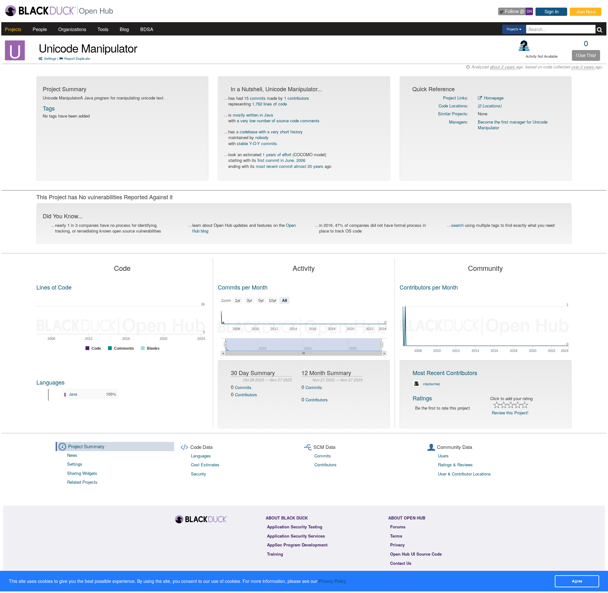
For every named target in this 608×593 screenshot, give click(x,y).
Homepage (493, 98)
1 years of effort (277, 154)
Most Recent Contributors (445, 372)
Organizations (72, 29)
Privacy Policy (332, 581)
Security (198, 474)
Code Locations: (453, 106)
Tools (103, 29)
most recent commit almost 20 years (289, 166)
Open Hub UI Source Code (416, 554)
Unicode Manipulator (88, 48)
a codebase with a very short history (269, 132)
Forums (397, 527)
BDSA (146, 29)
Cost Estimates (205, 465)
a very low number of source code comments (278, 121)
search (457, 225)
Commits (243, 387)
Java (73, 394)
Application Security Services (296, 536)
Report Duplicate (77, 58)
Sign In (552, 12)
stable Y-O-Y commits (257, 143)
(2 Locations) (490, 106)
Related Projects (82, 482)
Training (275, 554)
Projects (13, 29)
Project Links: (455, 98)
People (40, 29)
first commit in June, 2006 (281, 160)
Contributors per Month (429, 287)
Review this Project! (510, 413)
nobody (262, 137)
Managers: (458, 122)
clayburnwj (431, 383)
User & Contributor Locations (464, 474)
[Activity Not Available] (524, 45)
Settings (50, 58)
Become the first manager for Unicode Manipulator (513, 125)
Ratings (422, 398)
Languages (50, 382)
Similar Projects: (453, 114)
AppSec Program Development (297, 545)
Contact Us (400, 563)
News (72, 455)
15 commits (255, 98)
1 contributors (296, 98)
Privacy (397, 545)
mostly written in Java (253, 115)
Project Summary (86, 446)
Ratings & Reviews (455, 465)
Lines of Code (54, 287)
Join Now (586, 12)
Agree (577, 581)
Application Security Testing (294, 527)
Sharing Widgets (82, 473)
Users (443, 456)
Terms (396, 536)
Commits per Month (243, 287)
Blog (124, 29)
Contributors (246, 395)
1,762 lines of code (269, 104)
